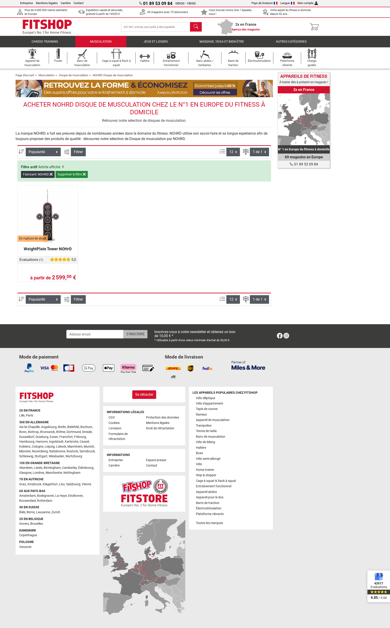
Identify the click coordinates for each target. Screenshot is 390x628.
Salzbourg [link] (73, 484)
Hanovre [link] (42, 442)
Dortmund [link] (74, 432)
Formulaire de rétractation (118, 436)
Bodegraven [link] (45, 496)
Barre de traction (207, 503)
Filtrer (78, 152)
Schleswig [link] (26, 456)
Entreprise (26, 3)
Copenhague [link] (28, 535)
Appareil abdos (206, 492)
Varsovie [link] (25, 547)
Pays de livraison (262, 3)
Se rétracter (144, 394)
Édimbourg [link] (85, 468)
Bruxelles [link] (36, 524)
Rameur (201, 414)
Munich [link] (89, 447)
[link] (304, 119)
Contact (79, 3)
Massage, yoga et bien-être (222, 42)
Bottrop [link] (33, 432)
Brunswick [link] (47, 432)
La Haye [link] (61, 496)
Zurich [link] (55, 512)
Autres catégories (291, 42)
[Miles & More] (248, 365)
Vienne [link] (86, 484)
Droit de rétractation (160, 428)
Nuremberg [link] (40, 451)
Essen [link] (54, 437)
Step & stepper (206, 475)
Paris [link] (29, 415)
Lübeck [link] (61, 447)
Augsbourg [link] (49, 427)
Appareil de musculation (213, 420)
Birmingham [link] (52, 468)
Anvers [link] (24, 524)
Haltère (201, 448)
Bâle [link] (22, 512)
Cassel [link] (84, 442)
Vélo (199, 464)
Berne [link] (31, 512)
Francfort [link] (66, 437)
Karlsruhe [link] (71, 442)
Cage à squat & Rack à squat (216, 481)
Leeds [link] (38, 468)
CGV (112, 417)
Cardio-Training (45, 42)
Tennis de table (206, 431)
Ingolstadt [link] (56, 442)
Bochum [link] (86, 427)
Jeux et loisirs (156, 42)
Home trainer (205, 470)
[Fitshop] (47, 26)
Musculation (100, 42)
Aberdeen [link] (25, 468)
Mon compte (305, 3)
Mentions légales (47, 3)
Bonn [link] (23, 432)
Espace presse (156, 460)
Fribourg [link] (80, 437)
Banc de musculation (210, 437)
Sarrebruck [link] (87, 451)
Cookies (114, 423)
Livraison (115, 428)
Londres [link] (38, 473)
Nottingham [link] (71, 473)
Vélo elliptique (205, 398)
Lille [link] (22, 415)
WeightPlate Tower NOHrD (48, 248)
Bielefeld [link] (73, 427)
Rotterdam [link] (44, 501)
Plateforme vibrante (210, 514)
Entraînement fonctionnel (213, 486)
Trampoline (203, 426)
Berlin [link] (62, 427)
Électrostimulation (208, 508)
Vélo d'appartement (209, 403)
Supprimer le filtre (70, 174)
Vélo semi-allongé (208, 459)
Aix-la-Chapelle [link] (29, 427)
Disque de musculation (73, 75)
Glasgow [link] (25, 473)
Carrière (66, 3)
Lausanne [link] (43, 512)
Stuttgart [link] (41, 456)
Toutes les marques (209, 523)
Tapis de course (207, 409)
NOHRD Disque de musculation (113, 75)
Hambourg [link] (26, 442)
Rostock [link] (72, 451)
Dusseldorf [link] (26, 437)
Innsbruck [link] (34, 484)
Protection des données (162, 417)
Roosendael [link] (27, 501)
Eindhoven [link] (75, 496)
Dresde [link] (87, 432)
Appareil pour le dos (209, 497)
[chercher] (196, 27)
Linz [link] (62, 484)
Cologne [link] (37, 447)
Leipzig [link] (50, 447)
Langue (285, 3)
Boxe (199, 453)
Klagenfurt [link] (50, 484)
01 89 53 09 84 (305, 164)
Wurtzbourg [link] (73, 456)
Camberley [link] (69, 468)
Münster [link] (25, 451)
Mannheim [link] (74, 447)
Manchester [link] (54, 473)
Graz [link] (22, 484)
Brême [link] (60, 432)
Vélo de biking (205, 442)
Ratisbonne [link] (57, 451)
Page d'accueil (25, 75)
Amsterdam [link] (27, 496)
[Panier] (316, 27)
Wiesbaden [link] (56, 456)
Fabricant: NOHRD (36, 174)
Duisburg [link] (42, 437)
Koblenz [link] (24, 447)
